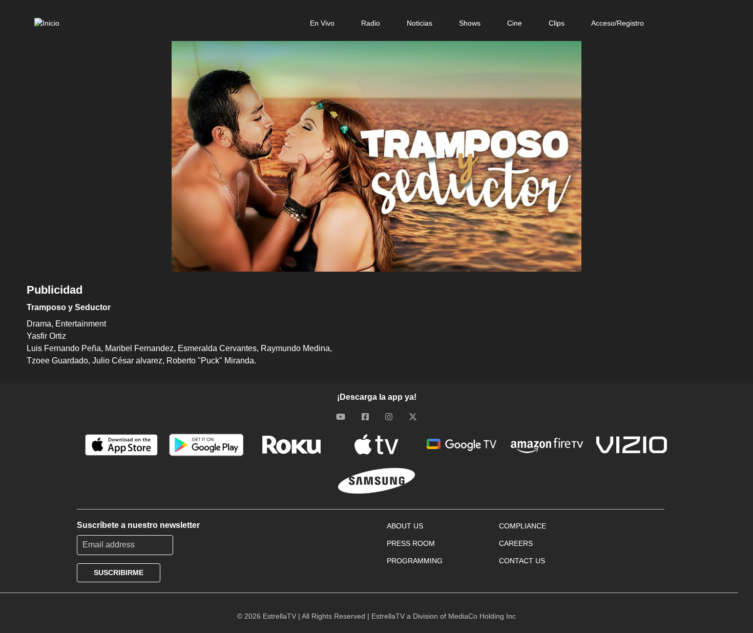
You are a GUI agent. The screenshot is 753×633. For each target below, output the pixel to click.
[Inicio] (46, 23)
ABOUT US (405, 526)
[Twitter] (413, 416)
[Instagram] (389, 416)
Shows (469, 23)
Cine (514, 23)
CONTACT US (522, 561)
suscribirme (118, 572)
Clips (556, 23)
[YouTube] (340, 416)
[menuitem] (322, 23)
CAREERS (516, 543)
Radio (370, 23)
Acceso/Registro (617, 23)
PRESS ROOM (411, 543)
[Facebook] (365, 416)
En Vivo (322, 23)
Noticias (419, 23)
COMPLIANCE (522, 526)
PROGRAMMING (415, 561)
